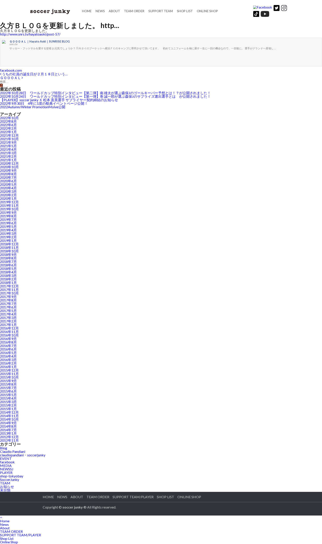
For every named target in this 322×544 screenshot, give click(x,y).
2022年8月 (8, 121)
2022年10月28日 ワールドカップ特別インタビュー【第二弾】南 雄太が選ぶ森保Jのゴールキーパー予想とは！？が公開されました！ (105, 93)
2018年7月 (8, 261)
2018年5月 (8, 268)
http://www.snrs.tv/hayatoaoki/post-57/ (30, 34)
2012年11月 (9, 440)
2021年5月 (8, 146)
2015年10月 (9, 377)
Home (87, 11)
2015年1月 (8, 409)
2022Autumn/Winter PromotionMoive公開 (32, 107)
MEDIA (6, 465)
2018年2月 (8, 279)
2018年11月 (9, 247)
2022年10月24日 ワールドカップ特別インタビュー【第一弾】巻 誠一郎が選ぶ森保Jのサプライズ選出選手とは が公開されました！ (105, 96)
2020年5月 (8, 184)
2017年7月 (8, 303)
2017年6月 (8, 307)
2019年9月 (8, 212)
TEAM (5, 483)
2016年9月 (8, 339)
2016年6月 (8, 349)
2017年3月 (8, 317)
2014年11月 (9, 416)
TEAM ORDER (134, 11)
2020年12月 (9, 163)
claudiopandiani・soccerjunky (22, 455)
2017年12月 (9, 286)
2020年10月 (9, 167)
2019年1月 (8, 240)
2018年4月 (8, 272)
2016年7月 (8, 346)
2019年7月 (8, 219)
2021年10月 (9, 139)
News (100, 11)
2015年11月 (9, 374)
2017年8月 (8, 300)
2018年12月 (9, 244)
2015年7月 (8, 388)
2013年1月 (8, 433)
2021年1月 (8, 160)
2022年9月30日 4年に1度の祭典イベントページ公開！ (44, 103)
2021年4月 (8, 149)
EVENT (6, 458)
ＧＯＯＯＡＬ (11, 78)
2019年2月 (8, 237)
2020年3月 (8, 191)
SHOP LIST (185, 11)
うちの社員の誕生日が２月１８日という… (34, 74)
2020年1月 (8, 198)
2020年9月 (8, 170)
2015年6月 (8, 391)
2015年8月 (8, 384)
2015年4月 (8, 398)
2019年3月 (8, 233)
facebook (7, 462)
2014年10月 (9, 419)
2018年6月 (8, 265)
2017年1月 (8, 325)
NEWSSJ (6, 469)
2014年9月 (8, 423)
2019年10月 (9, 209)
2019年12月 (9, 202)
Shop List (165, 497)
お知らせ (7, 486)
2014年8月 (8, 426)
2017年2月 (8, 321)
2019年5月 (8, 226)
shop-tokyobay (11, 476)
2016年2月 (8, 363)
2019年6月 (8, 223)
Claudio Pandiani (12, 451)
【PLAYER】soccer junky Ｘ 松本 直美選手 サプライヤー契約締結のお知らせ (59, 100)
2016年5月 (8, 353)
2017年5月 (8, 310)
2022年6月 (8, 125)
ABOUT (114, 11)
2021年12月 (9, 135)
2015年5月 (8, 395)
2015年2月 (8, 405)
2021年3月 (8, 153)
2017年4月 (8, 314)
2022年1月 (8, 132)
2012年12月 (9, 437)
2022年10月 (9, 118)
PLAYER (6, 472)
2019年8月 (8, 216)
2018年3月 (8, 275)
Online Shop (207, 11)
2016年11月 (9, 332)
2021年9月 (8, 142)
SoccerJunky (9, 479)
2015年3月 (8, 402)
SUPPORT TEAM (160, 11)
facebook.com (11, 70)
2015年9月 (8, 381)
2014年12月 (9, 412)
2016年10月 (9, 335)
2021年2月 (8, 156)
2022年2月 (8, 128)
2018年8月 (8, 258)
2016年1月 (8, 367)
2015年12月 (9, 370)
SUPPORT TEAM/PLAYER (133, 497)
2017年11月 (9, 289)
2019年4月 (8, 230)
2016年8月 (8, 342)
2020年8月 (8, 174)
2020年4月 (8, 188)
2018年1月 (8, 282)
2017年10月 (9, 293)
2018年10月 (9, 251)
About (77, 497)
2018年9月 (8, 254)
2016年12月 (9, 328)
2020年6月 (8, 181)
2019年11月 (9, 205)
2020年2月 (8, 195)
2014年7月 (8, 430)
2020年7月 (8, 177)
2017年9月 (8, 296)
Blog (3, 448)
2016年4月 (8, 356)
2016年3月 (8, 360)
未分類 (5, 490)
